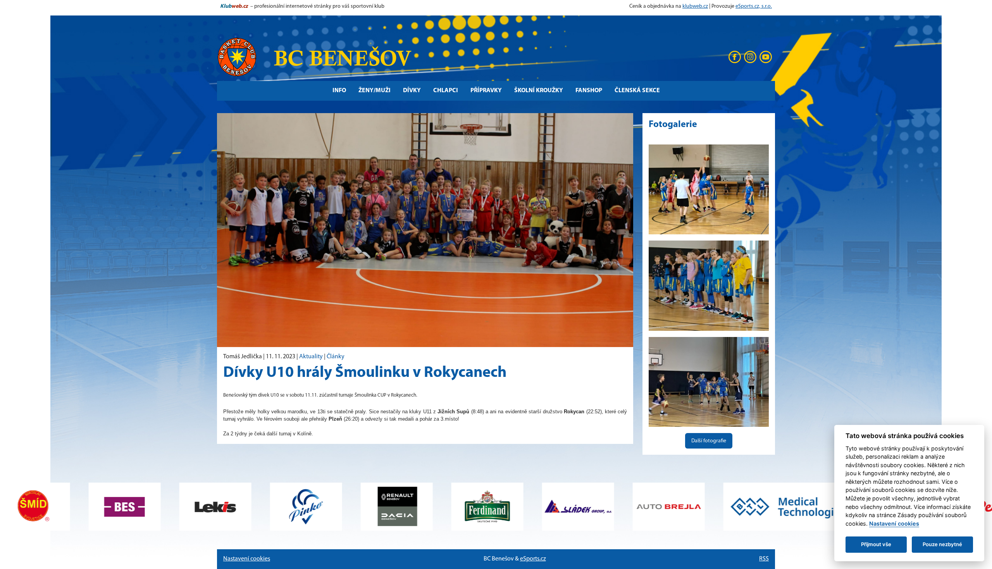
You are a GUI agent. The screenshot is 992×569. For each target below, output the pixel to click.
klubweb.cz (695, 6)
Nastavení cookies (246, 559)
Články (335, 357)
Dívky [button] (412, 91)
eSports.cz (533, 559)
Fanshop (588, 91)
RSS (764, 559)
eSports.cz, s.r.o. (753, 6)
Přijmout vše (876, 544)
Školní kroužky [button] (538, 91)
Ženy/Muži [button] (374, 91)
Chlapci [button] (445, 91)
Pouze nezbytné (942, 544)
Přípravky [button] (486, 91)
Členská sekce (637, 91)
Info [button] (339, 91)
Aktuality (311, 357)
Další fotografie (708, 441)
